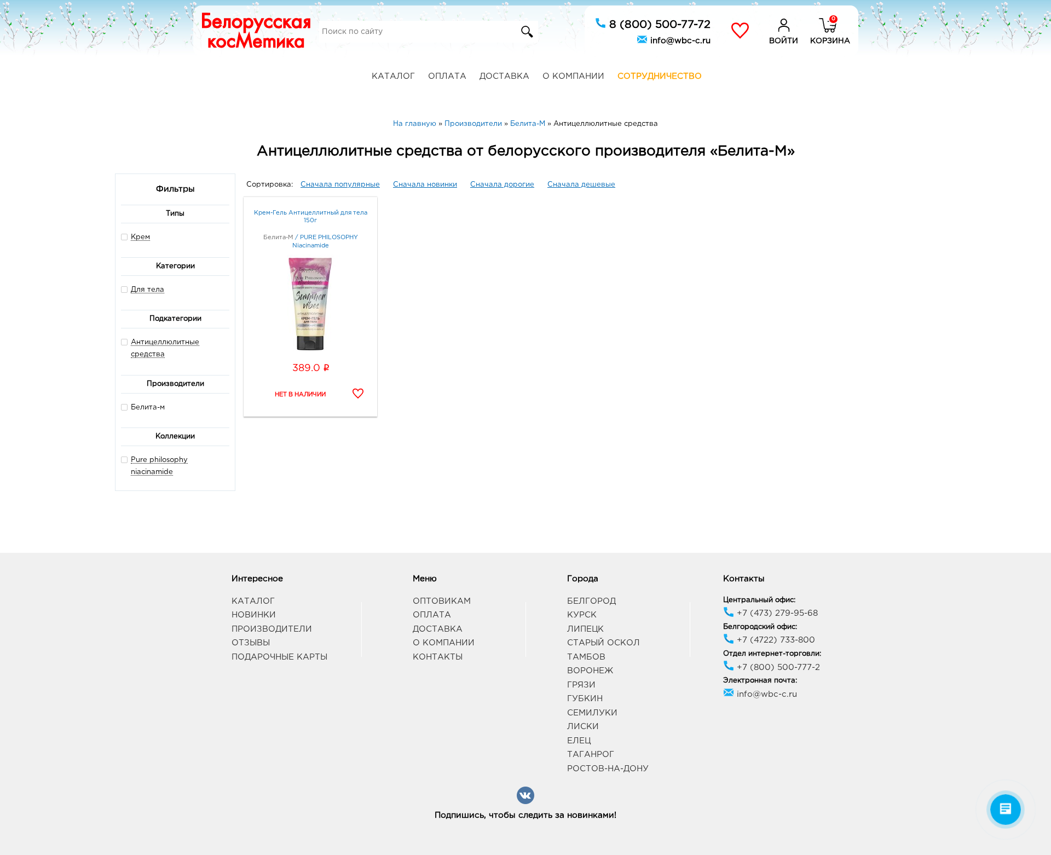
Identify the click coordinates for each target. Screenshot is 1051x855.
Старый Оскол (603, 642)
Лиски (583, 726)
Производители (272, 629)
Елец (579, 740)
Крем (140, 237)
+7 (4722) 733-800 (774, 640)
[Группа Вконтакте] (525, 802)
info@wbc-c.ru (679, 40)
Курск (582, 615)
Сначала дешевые (581, 185)
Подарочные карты (279, 657)
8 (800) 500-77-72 (658, 25)
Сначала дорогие (502, 185)
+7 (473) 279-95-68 (776, 613)
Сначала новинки (425, 185)
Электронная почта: (760, 681)
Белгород (591, 601)
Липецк (585, 629)
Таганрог (590, 754)
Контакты (438, 657)
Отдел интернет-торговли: (772, 654)
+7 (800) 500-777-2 (777, 667)
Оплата (447, 76)
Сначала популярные (340, 185)
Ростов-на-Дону (608, 768)
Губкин (585, 698)
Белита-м (148, 408)
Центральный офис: (759, 600)
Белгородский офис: (760, 627)
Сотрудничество (659, 76)
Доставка (504, 76)
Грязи (581, 685)
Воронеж (590, 670)
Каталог (393, 76)
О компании (573, 76)
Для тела (147, 290)
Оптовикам (442, 601)
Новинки (254, 615)
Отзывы (251, 642)
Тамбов (586, 657)
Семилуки (592, 713)
